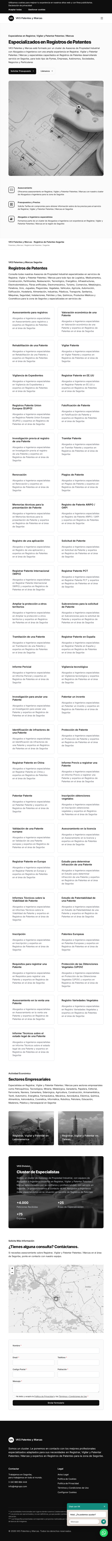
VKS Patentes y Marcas (28, 18)
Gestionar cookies (36, 9)
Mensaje (17, 1381)
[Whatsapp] (104, 1533)
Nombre (17, 1345)
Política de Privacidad (44, 1396)
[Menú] (102, 18)
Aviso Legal (63, 1474)
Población (63, 1369)
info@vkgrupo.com (17, 1486)
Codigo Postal (20, 1369)
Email (16, 1357)
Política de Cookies (67, 1479)
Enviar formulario (56, 1403)
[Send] (103, 1521)
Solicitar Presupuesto (21, 71)
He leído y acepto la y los (52, 1396)
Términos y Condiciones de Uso (73, 1396)
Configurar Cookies (67, 1492)
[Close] (104, 1506)
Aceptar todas (15, 9)
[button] (56, 1298)
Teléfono (62, 1357)
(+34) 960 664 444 (17, 1482)
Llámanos (45, 71)
